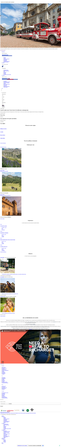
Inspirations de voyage (7, 61)
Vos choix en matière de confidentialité (35, 445)
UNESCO (3, 371)
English (3, 412)
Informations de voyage (7, 81)
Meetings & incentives (7, 86)
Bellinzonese (3, 367)
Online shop (3, 396)
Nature (1, 231)
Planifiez (14, 328)
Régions (5, 57)
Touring (5, 83)
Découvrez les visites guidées (4, 171)
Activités (3, 62)
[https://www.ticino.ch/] (3, 411)
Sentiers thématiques (6, 70)
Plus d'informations (2, 50)
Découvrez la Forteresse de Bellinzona (5, 195)
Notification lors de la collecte (22, 445)
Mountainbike (4, 378)
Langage (3, 106)
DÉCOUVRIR (2, 170)
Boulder (3, 379)
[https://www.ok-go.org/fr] (32, 411)
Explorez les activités (3, 326)
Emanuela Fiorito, (3, 296)
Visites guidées (6, 436)
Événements (5, 60)
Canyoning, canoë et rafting (7, 74)
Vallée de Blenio (4, 369)
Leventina (3, 368)
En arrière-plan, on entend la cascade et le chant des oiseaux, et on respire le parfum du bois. (14, 274)
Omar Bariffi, (2, 257)
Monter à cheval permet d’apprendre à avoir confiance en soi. (10, 293)
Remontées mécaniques (5, 382)
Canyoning (3, 380)
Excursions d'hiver (4, 387)
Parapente (5, 72)
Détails (4, 422)
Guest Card (5, 85)
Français (8, 412)
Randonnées (3, 377)
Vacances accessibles (6, 82)
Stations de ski (4, 386)
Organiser (3, 75)
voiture (42, 328)
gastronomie (31, 321)
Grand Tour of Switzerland (5, 329)
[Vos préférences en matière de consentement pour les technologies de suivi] (59, 445)
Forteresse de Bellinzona (5, 370)
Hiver (2, 384)
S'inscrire (10, 403)
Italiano (1, 412)
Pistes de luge (4, 388)
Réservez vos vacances (7, 433)
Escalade (5, 73)
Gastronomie (5, 59)
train (39, 328)
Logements (3, 393)
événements (34, 324)
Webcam (3, 395)
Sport (1, 224)
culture (28, 321)
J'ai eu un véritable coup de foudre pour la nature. (8, 313)
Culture (5, 58)
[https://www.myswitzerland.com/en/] (10, 411)
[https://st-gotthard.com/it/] (17, 411)
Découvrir (3, 51)
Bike (4, 71)
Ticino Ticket (5, 84)
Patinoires (3, 389)
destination (54, 321)
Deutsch (6, 412)
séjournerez (17, 329)
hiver (12, 326)
